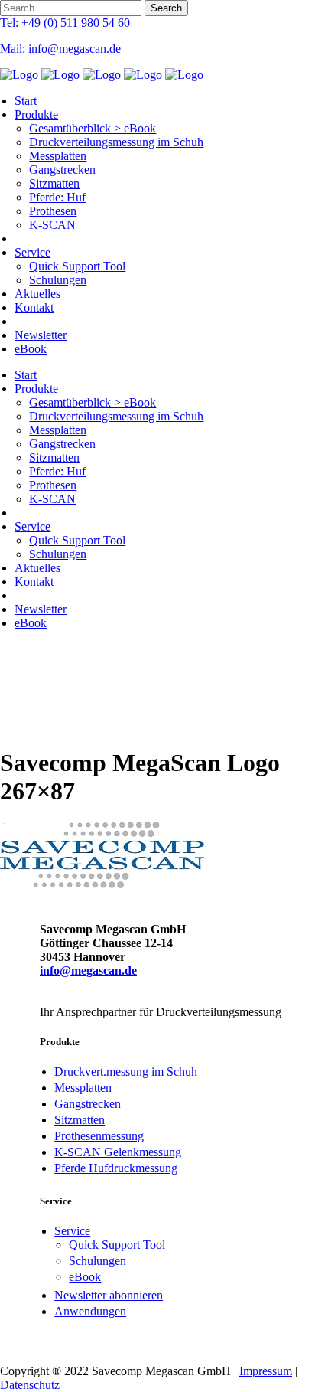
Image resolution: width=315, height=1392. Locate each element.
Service (72, 1230)
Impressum (265, 1370)
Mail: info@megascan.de (60, 48)
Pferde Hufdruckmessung (115, 1168)
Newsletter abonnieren (108, 1295)
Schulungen (97, 1260)
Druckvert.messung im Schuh (125, 1071)
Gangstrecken (87, 1103)
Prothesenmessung (99, 1135)
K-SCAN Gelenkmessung (117, 1151)
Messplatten (83, 1087)
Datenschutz (30, 1384)
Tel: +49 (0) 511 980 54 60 (65, 22)
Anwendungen (90, 1311)
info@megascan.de (88, 970)
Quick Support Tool (117, 1244)
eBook (85, 1276)
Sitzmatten (79, 1119)
